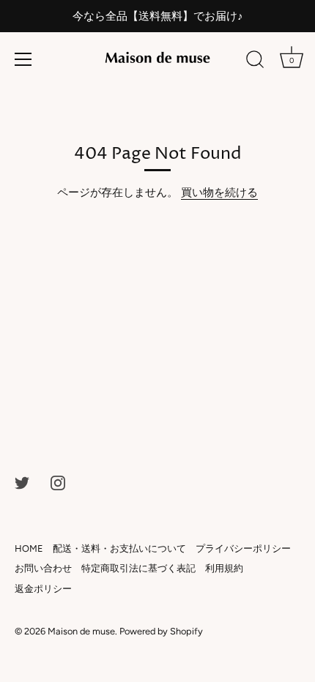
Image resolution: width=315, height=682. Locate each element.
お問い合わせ (43, 568)
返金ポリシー (43, 588)
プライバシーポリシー (243, 548)
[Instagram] (58, 482)
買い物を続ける (219, 192)
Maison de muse (81, 631)
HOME (29, 548)
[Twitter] (22, 482)
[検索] (255, 61)
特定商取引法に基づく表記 (138, 568)
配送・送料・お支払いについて (119, 548)
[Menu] (23, 59)
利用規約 (224, 568)
